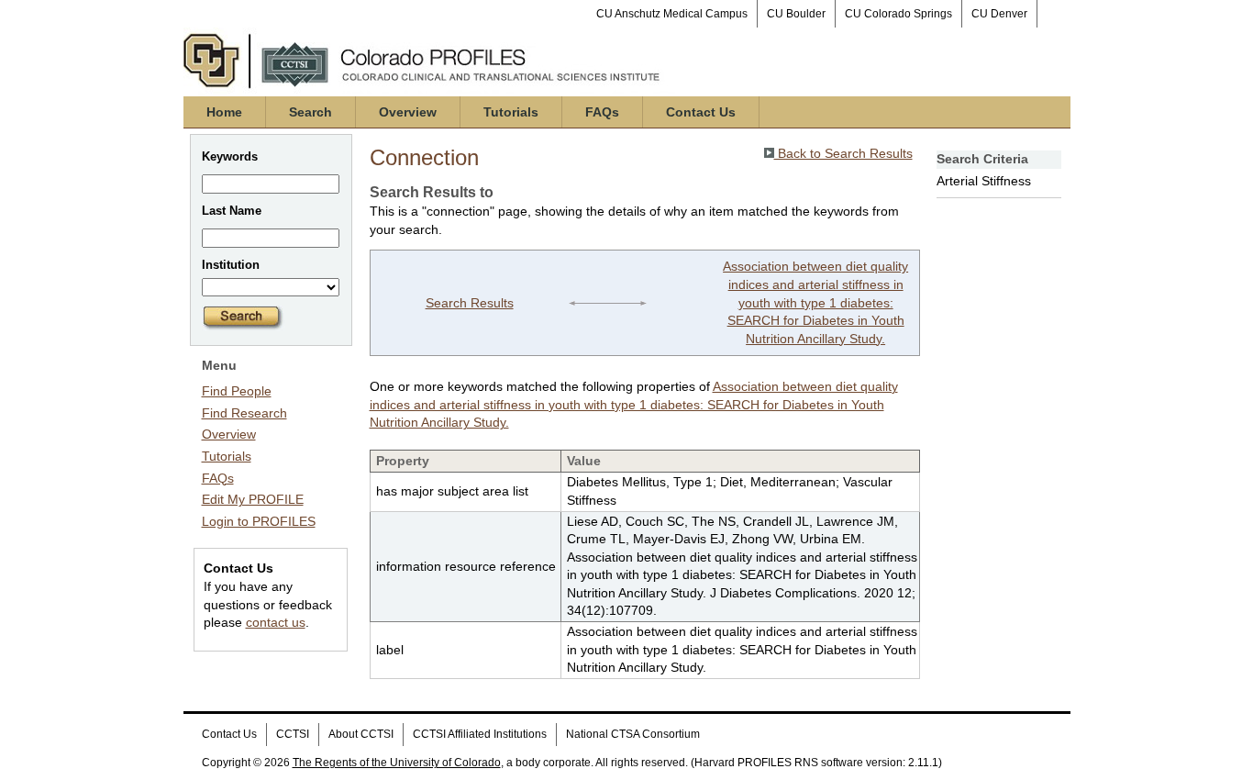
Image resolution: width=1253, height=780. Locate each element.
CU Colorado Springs (898, 13)
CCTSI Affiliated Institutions (480, 734)
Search (310, 112)
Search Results (470, 302)
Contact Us (701, 112)
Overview (408, 112)
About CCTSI (361, 734)
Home (224, 112)
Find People (237, 391)
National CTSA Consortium (633, 734)
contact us (275, 622)
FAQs (602, 112)
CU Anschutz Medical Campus (672, 13)
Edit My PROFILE (253, 499)
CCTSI (292, 734)
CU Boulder (796, 13)
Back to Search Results (843, 153)
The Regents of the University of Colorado (397, 762)
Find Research (244, 413)
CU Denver (999, 13)
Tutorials (510, 112)
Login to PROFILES (259, 521)
